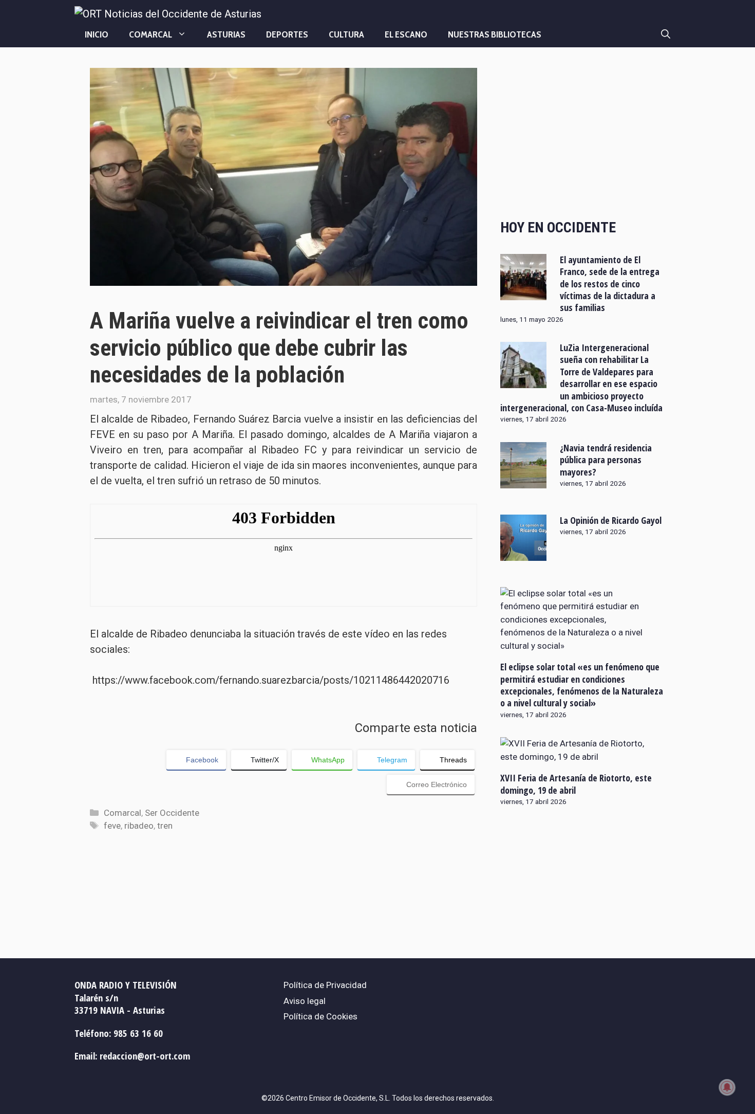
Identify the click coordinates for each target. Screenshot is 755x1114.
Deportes (287, 34)
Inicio (96, 34)
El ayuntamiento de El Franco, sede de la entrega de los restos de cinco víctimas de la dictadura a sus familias (609, 283)
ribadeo (139, 825)
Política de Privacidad (325, 985)
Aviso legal (305, 1001)
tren (165, 825)
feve (112, 825)
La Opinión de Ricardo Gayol (611, 520)
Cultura (346, 34)
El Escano (406, 34)
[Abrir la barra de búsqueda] (666, 34)
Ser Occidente (172, 813)
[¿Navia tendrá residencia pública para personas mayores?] (523, 481)
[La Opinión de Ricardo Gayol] (523, 554)
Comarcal (150, 34)
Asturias (226, 34)
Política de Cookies (320, 1016)
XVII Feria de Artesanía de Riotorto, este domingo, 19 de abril (576, 784)
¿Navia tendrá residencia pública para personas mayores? (606, 460)
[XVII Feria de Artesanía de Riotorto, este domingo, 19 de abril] (576, 757)
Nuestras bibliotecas (494, 34)
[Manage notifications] (727, 1087)
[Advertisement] (582, 134)
